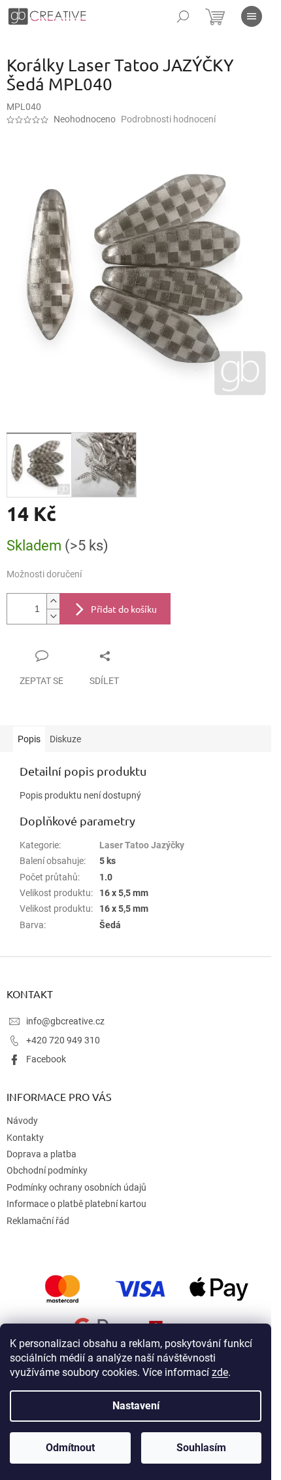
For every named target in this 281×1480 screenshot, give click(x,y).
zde (220, 1372)
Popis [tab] (29, 739)
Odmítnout (70, 1447)
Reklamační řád (38, 1221)
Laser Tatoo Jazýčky (141, 845)
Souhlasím (201, 1447)
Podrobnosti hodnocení (168, 119)
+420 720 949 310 (63, 1040)
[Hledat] (183, 16)
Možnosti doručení (44, 574)
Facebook (46, 1059)
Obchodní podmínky (47, 1170)
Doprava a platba (41, 1154)
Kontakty (25, 1137)
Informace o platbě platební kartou (76, 1204)
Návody (22, 1120)
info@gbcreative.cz (65, 1021)
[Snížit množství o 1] (52, 616)
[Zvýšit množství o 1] (52, 601)
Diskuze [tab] (65, 739)
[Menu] (252, 16)
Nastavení (135, 1405)
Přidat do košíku (124, 609)
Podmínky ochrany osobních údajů (76, 1187)
